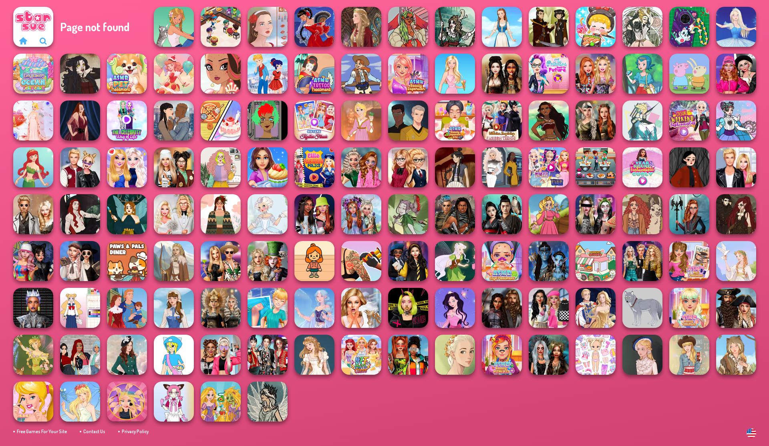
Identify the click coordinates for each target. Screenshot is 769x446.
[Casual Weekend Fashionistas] (689, 120)
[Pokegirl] (642, 74)
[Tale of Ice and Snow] (268, 402)
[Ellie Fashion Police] (314, 167)
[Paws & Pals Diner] (127, 261)
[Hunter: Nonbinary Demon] (642, 120)
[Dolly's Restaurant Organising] (221, 120)
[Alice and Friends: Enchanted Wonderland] (268, 261)
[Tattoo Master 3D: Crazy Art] (361, 261)
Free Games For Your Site (42, 431)
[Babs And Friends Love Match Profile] (408, 355)
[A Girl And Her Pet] (174, 27)
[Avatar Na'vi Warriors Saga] (549, 261)
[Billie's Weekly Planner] (596, 214)
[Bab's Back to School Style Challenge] (549, 308)
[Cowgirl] (361, 74)
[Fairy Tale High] (221, 74)
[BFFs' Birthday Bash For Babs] (221, 261)
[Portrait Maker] (268, 27)
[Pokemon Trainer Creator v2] (174, 355)
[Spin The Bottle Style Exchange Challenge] (33, 261)
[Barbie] (455, 74)
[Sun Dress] (596, 308)
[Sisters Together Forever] (314, 120)
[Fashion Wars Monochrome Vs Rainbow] (736, 74)
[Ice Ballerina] (736, 27)
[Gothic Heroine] (80, 74)
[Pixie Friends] (455, 261)
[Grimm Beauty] (736, 355)
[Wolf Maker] (642, 308)
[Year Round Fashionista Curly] (642, 167)
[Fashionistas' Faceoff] (314, 214)
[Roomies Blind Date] (736, 167)
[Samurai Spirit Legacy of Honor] (502, 214)
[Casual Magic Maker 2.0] (80, 214)
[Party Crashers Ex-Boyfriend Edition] (642, 261)
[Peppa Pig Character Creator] (689, 74)
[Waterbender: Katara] (455, 167)
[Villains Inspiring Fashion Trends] (502, 120)
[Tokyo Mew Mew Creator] (174, 402)
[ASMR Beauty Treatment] (689, 308)
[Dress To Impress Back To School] (174, 167)
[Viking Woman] (174, 261)
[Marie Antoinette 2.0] (268, 214)
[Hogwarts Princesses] (408, 261)
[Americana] (689, 355)
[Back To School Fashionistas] (408, 167)
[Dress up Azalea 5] (455, 308)
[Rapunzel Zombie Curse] (221, 402)
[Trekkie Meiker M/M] (408, 120)
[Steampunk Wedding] (33, 214)
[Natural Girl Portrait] (455, 355)
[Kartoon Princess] (549, 214)
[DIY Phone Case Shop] (689, 27)
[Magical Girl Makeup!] (736, 120)
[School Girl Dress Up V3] (80, 308)
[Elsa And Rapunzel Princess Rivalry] (549, 167)
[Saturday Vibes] (221, 167)
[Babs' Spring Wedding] (174, 214)
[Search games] (43, 41)
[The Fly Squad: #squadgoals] (80, 355)
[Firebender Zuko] (549, 27)
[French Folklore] (174, 308)
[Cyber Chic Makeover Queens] (33, 308)
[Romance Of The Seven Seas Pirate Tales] (736, 308)
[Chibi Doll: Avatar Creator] (596, 355)
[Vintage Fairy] (33, 355)
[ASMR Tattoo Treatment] (314, 74)
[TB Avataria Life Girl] (314, 261)
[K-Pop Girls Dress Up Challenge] (268, 355)
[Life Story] (127, 308)
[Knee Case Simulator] (268, 308)
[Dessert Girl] (174, 74)
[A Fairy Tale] (408, 214)
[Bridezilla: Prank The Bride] (361, 308)
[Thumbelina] (80, 402)
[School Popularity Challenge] (361, 167)
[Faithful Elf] (314, 308)
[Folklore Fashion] (502, 27)
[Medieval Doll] (361, 27)
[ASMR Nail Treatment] (689, 261)
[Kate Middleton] (127, 355)
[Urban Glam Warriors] (408, 308)
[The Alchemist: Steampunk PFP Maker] (736, 214)
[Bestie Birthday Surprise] (596, 74)
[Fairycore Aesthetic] (221, 214)
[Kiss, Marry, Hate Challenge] (80, 167)
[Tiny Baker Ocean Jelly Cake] (33, 74)
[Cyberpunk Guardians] (455, 214)
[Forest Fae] (642, 27)
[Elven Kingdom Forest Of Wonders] (596, 120)
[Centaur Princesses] (689, 214)
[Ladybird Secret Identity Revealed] (268, 74)
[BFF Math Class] (361, 355)
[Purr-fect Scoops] (596, 261)
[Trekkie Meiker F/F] (502, 167)
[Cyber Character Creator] (268, 120)
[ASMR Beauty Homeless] (502, 355)
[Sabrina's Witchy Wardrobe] (689, 167)
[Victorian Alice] (642, 355)
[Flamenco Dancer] (314, 27)
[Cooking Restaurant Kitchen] (221, 27)
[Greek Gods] (736, 261)
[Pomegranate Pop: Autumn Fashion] (642, 214)
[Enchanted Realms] (549, 355)
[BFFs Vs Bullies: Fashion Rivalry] (221, 355)
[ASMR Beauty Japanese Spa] (455, 120)
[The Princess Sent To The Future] (549, 74)
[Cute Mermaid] (33, 167)
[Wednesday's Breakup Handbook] (80, 261)
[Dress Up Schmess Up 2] (408, 27)
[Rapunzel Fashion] (361, 120)
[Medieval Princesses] (502, 308)
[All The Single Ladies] (174, 120)
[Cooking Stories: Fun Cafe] (268, 167)
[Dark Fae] (127, 214)
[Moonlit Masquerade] (455, 27)
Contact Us (94, 431)
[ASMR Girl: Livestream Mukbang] (596, 27)
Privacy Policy (135, 431)
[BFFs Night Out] (127, 167)
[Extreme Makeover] (127, 402)
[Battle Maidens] (502, 74)
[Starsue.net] (23, 41)
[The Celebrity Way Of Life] (127, 120)
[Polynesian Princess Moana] (549, 120)
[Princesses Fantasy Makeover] (361, 214)
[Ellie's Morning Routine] (33, 402)
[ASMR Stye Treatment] (502, 261)
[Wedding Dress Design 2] (314, 355)
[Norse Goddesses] (221, 308)
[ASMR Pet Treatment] (127, 74)
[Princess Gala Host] (33, 120)
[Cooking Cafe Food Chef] (596, 167)
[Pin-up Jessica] (80, 120)
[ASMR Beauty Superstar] (408, 74)
